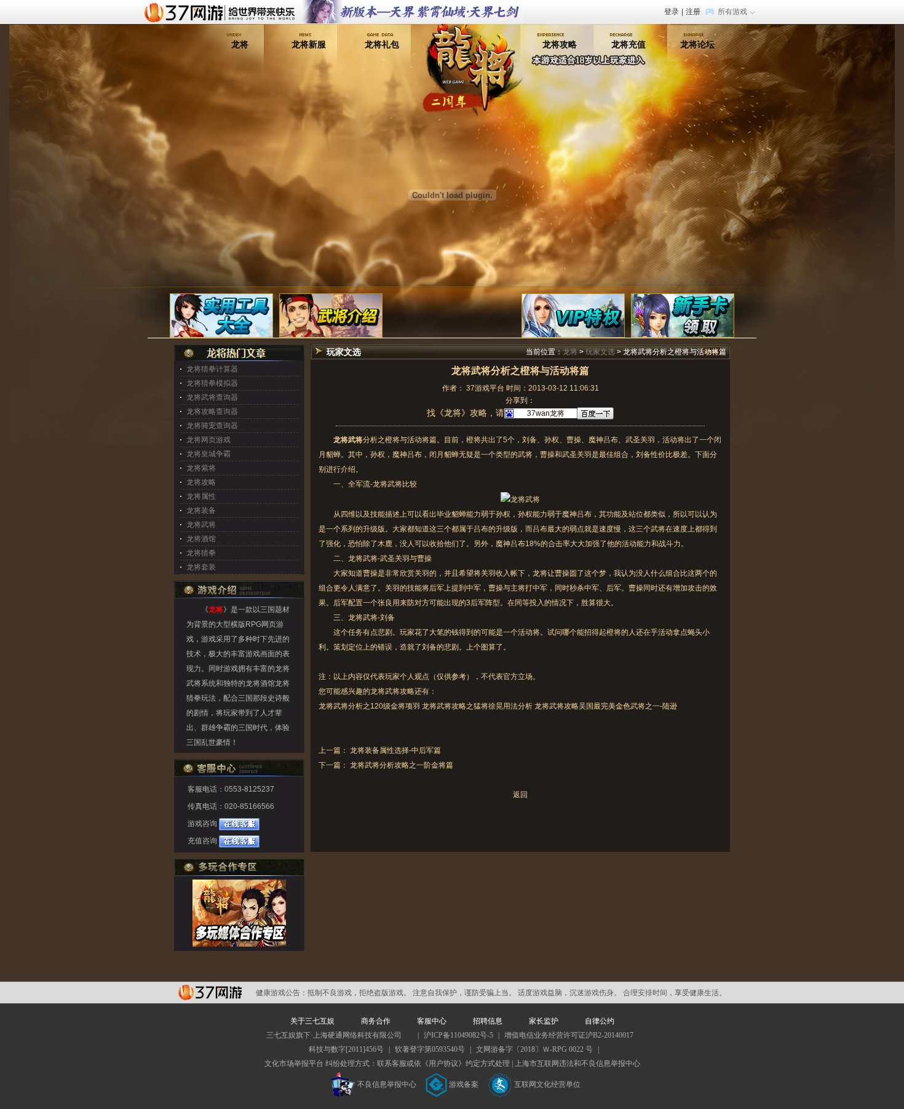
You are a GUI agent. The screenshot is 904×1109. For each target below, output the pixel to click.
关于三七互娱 (312, 1021)
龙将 (239, 44)
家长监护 (543, 1021)
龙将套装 (201, 567)
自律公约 (599, 1021)
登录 (671, 11)
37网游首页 (223, 11)
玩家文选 (600, 352)
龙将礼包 (382, 44)
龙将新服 (308, 44)
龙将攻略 (559, 44)
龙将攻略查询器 (212, 411)
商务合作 (376, 1021)
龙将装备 (201, 510)
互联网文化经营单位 (547, 1084)
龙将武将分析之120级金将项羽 (369, 706)
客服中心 (431, 1021)
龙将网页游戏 (208, 439)
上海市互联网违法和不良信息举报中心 (577, 1063)
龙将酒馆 (201, 539)
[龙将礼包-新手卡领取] (682, 315)
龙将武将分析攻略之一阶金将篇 (400, 765)
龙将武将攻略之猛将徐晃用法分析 (477, 706)
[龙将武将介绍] (331, 315)
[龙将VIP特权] (573, 315)
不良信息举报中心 (386, 1084)
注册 (693, 11)
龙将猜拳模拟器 (212, 383)
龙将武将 (387, 484)
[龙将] (473, 42)
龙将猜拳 (201, 553)
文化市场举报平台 (293, 1063)
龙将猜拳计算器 (212, 369)
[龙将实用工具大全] (221, 315)
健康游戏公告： (281, 992)
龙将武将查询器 (212, 397)
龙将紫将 (201, 468)
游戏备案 (463, 1084)
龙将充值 (628, 44)
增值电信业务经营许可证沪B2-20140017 (568, 1035)
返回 (520, 794)
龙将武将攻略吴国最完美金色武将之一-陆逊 (605, 706)
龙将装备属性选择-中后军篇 (394, 750)
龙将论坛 (697, 44)
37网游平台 (210, 992)
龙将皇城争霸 (208, 454)
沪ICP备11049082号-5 (458, 1035)
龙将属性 (201, 496)
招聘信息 (487, 1021)
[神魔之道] (412, 5)
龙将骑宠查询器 (212, 425)
